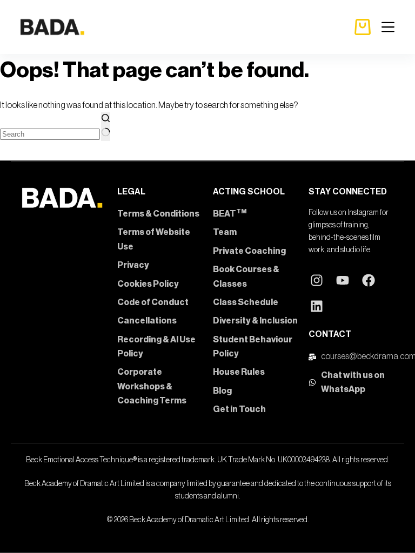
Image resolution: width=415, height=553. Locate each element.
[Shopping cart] (362, 27)
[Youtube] (343, 280)
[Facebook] (368, 280)
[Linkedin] (317, 306)
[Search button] (105, 126)
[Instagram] (317, 280)
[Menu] (387, 27)
